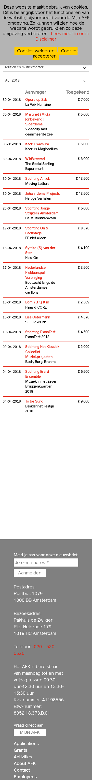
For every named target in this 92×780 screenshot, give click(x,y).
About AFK (25, 763)
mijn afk (30, 732)
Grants (20, 750)
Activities (23, 756)
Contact (22, 770)
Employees (25, 776)
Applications (26, 743)
